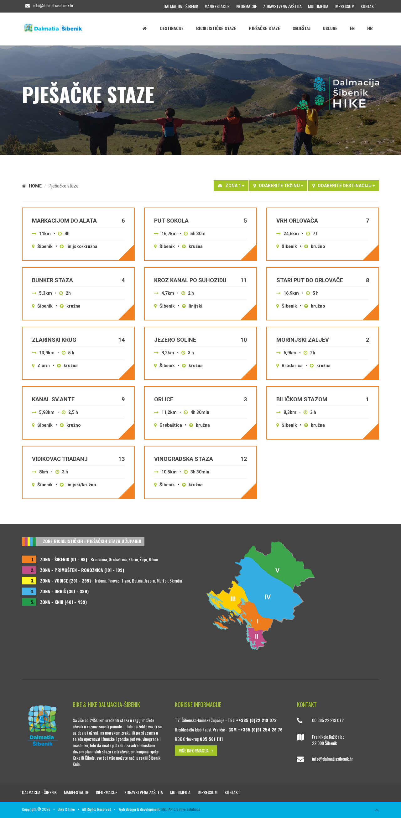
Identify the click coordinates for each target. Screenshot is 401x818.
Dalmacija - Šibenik (181, 6)
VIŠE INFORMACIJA (195, 750)
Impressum (344, 6)
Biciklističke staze (216, 28)
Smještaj (301, 28)
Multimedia (318, 6)
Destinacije (172, 28)
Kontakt (368, 6)
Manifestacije (217, 6)
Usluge (330, 28)
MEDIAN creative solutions (180, 809)
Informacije (246, 6)
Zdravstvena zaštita (282, 6)
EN (352, 28)
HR (370, 28)
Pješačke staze (264, 28)
